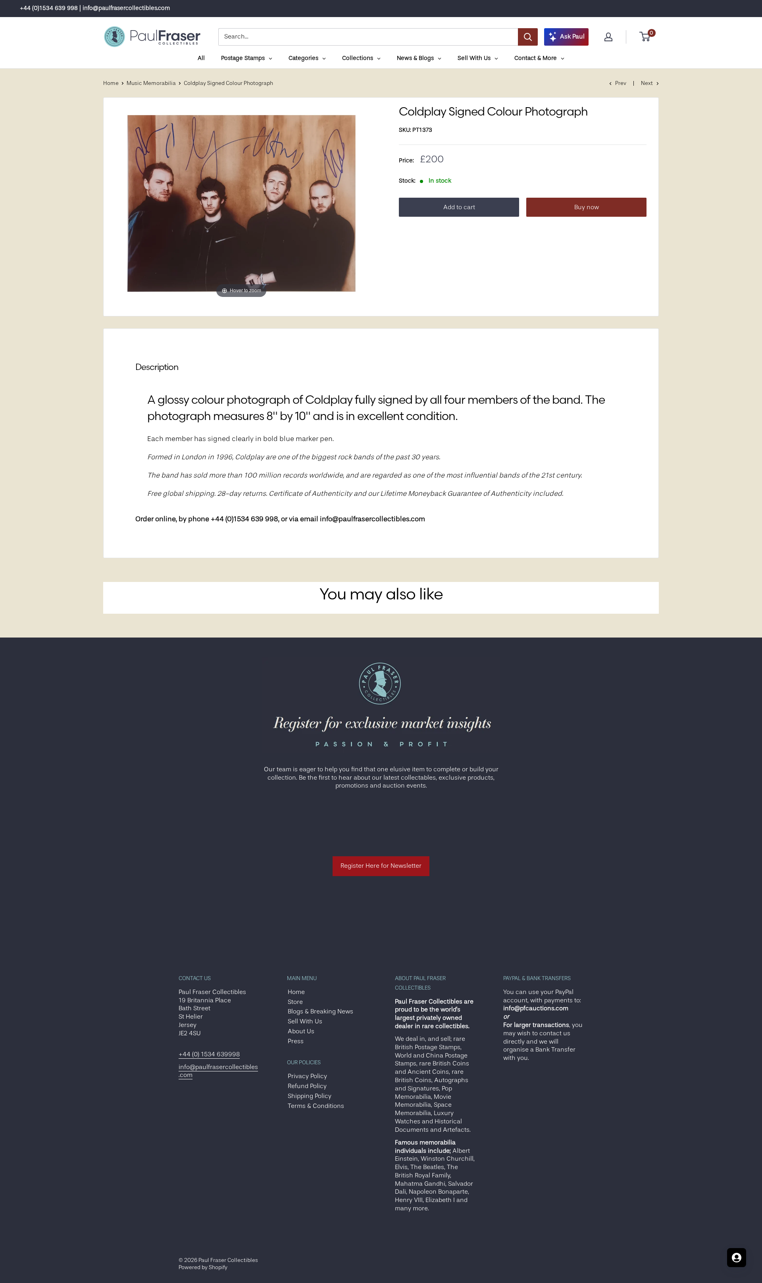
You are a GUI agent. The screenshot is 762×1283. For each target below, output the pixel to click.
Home (111, 83)
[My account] (608, 37)
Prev (620, 83)
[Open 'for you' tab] (736, 1257)
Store (295, 1002)
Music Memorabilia (151, 83)
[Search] (528, 37)
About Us (301, 1031)
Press (296, 1041)
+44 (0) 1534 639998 (209, 1054)
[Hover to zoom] (241, 202)
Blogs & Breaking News (320, 1011)
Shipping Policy (309, 1096)
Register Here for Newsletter (381, 865)
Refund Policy (307, 1086)
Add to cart (459, 207)
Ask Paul (572, 36)
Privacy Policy (307, 1076)
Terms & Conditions (316, 1106)
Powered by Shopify (203, 1267)
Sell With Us (305, 1021)
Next (647, 83)
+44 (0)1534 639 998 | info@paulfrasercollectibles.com (95, 8)
